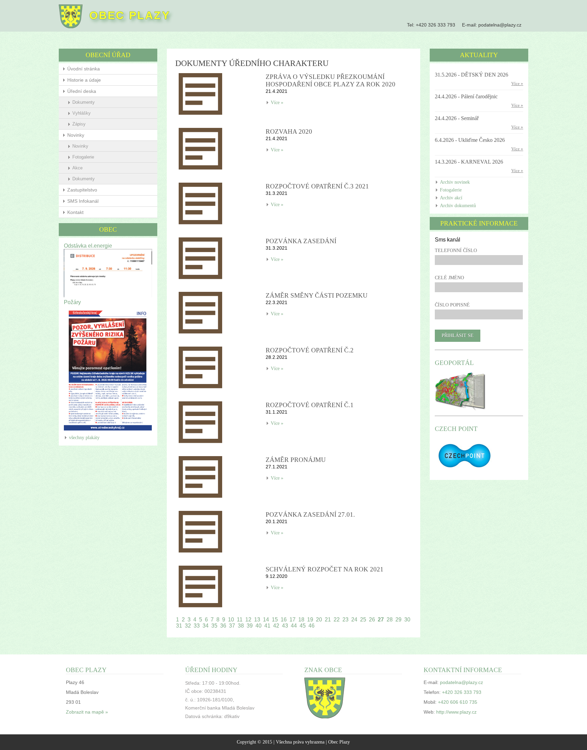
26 (372, 619)
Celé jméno (449, 277)
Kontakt (75, 212)
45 (303, 626)
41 (267, 626)
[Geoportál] (460, 410)
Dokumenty (83, 102)
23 (345, 619)
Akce (77, 167)
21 (328, 619)
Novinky (75, 135)
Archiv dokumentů (458, 205)
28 (390, 619)
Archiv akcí (451, 197)
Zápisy (79, 124)
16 (284, 619)
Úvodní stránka (83, 68)
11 (240, 619)
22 (337, 619)
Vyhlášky (81, 113)
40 (258, 626)
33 (197, 626)
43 (285, 626)
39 (250, 626)
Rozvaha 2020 (289, 131)
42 (276, 626)
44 (294, 626)
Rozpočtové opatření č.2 (310, 350)
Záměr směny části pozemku (317, 295)
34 (205, 626)
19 (310, 619)
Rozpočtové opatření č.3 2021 (317, 186)
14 (266, 619)
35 (214, 626)
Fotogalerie (83, 157)
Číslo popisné (452, 304)
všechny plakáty (84, 437)
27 (381, 619)
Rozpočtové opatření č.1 (310, 405)
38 (241, 626)
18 (301, 619)
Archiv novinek (455, 182)
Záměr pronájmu (296, 459)
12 (248, 619)
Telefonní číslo (456, 250)
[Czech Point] (464, 471)
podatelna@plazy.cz (499, 25)
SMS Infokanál (83, 201)
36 (223, 626)
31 (179, 626)
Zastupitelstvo (82, 190)
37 (232, 626)
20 (319, 619)
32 (188, 626)
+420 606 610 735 (457, 702)
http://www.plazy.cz (456, 712)
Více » (277, 102)
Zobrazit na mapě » (87, 712)
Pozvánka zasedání (301, 241)
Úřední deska (81, 91)
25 (363, 619)
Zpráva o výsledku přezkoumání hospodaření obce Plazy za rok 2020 (330, 80)
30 (407, 619)
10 (231, 619)
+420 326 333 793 (435, 25)
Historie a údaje (84, 80)
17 (292, 619)
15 (275, 619)
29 (398, 619)
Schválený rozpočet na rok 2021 (325, 569)
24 (354, 619)
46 (311, 626)
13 (257, 619)
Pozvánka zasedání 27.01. (310, 514)
